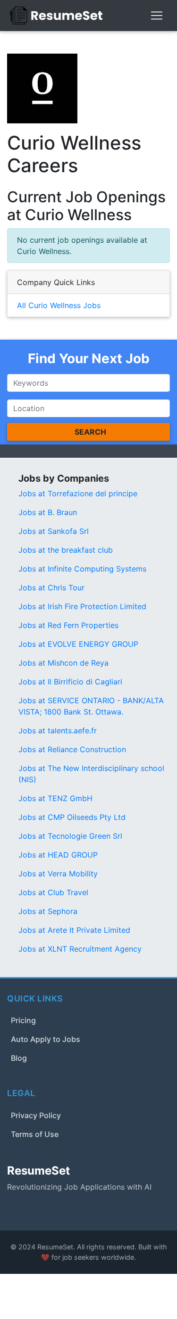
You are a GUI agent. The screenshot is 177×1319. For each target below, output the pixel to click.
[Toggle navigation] (156, 15)
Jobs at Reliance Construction (72, 749)
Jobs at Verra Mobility (58, 873)
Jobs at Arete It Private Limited (74, 930)
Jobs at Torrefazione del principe (77, 493)
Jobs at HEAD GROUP (58, 854)
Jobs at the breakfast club (65, 550)
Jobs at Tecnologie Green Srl (70, 836)
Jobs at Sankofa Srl (53, 531)
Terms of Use (35, 1134)
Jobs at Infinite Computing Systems (82, 568)
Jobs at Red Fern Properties (68, 625)
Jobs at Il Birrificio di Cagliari (70, 681)
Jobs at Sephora (47, 911)
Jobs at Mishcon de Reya (63, 662)
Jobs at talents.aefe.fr (57, 730)
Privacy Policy (36, 1115)
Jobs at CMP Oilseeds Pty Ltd (72, 817)
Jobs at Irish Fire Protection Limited (82, 606)
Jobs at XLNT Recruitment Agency (80, 948)
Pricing (23, 1020)
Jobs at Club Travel (53, 892)
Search (90, 432)
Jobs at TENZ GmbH (55, 798)
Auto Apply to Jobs (45, 1039)
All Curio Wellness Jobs (59, 305)
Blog (19, 1058)
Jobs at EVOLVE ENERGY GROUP (78, 644)
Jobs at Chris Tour (51, 587)
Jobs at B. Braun (47, 512)
